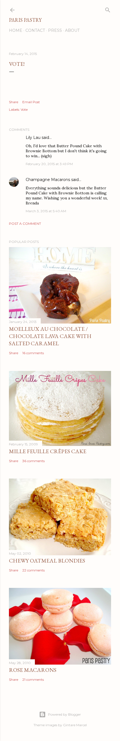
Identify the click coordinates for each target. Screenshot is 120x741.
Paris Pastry (25, 20)
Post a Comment (25, 223)
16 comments (33, 353)
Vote (24, 109)
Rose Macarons (32, 670)
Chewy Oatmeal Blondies (47, 560)
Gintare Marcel (75, 725)
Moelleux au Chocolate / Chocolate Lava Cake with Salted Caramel (50, 336)
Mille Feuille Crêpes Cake (47, 451)
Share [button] (13, 102)
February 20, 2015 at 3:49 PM (49, 164)
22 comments (33, 570)
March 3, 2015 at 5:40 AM (46, 211)
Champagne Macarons (48, 179)
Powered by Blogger (64, 714)
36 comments (33, 461)
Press (55, 30)
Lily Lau (33, 137)
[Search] (107, 8)
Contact (35, 30)
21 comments (33, 679)
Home (15, 30)
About (72, 30)
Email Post (31, 102)
